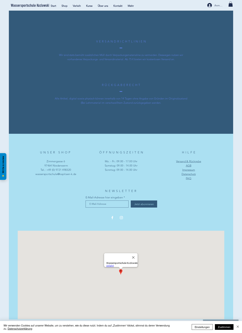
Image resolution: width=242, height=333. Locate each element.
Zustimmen (224, 327)
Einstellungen (202, 327)
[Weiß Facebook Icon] (112, 218)
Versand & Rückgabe (188, 161)
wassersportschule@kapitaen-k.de (55, 174)
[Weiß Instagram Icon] (121, 218)
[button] (230, 4)
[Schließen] (238, 327)
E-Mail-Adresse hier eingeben (104, 197)
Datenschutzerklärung (20, 328)
